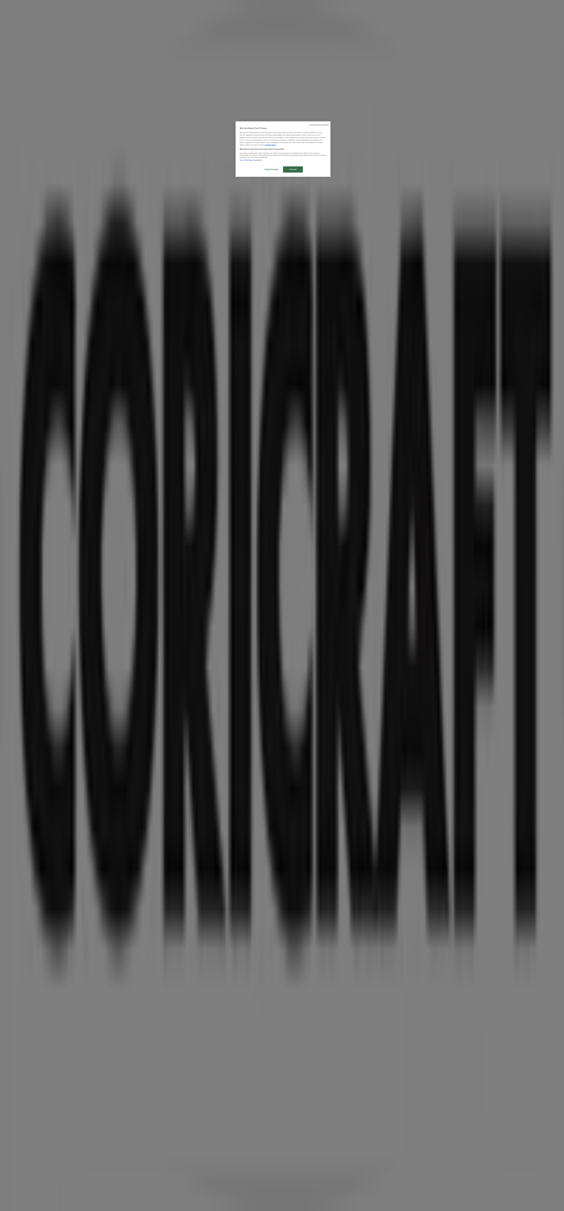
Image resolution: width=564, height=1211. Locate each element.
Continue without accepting (319, 125)
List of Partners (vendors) (251, 160)
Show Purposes (271, 169)
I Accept (293, 169)
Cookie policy (270, 145)
